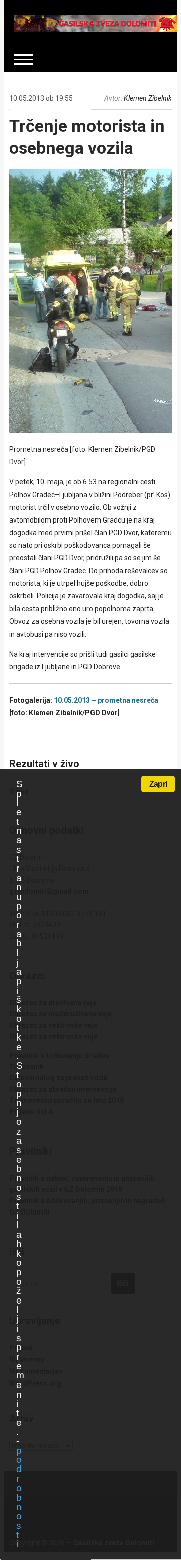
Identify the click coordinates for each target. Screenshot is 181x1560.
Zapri (158, 783)
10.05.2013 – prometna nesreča (106, 700)
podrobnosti (18, 1497)
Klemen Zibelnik (148, 98)
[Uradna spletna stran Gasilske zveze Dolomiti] (95, 23)
